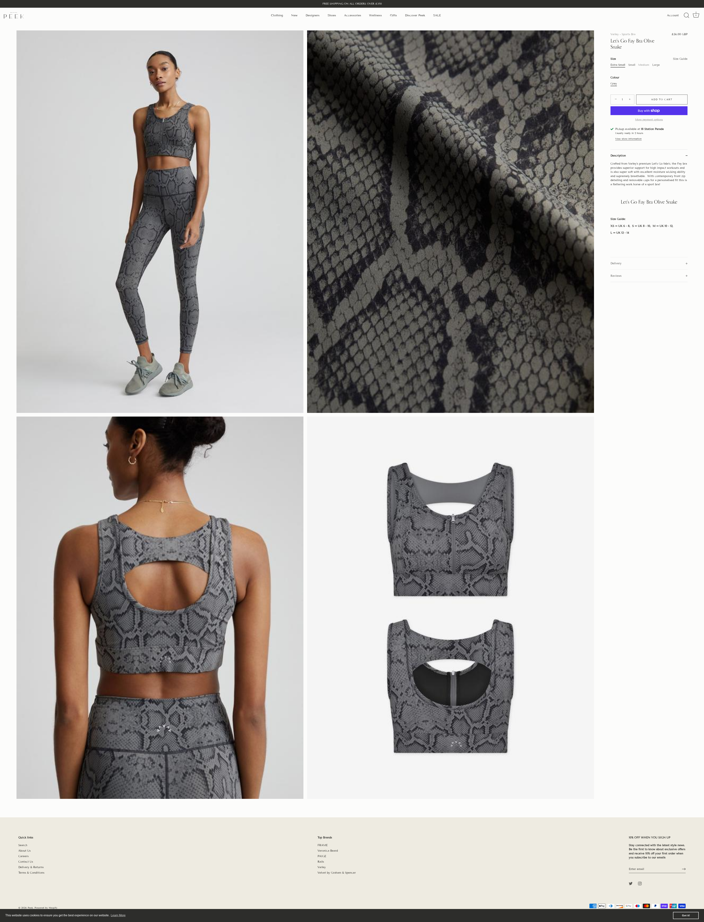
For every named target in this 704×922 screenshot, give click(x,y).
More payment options (649, 119)
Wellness (375, 15)
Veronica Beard (328, 850)
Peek (30, 907)
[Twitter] (630, 883)
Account (673, 15)
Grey (613, 83)
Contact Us (25, 861)
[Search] (686, 15)
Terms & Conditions (31, 872)
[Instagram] (640, 883)
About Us (24, 850)
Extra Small (617, 65)
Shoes (332, 15)
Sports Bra (628, 34)
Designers (313, 15)
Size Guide (680, 58)
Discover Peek (415, 15)
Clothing (277, 15)
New (294, 15)
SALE (437, 15)
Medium (643, 65)
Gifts (393, 15)
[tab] (649, 209)
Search (22, 845)
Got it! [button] (686, 915)
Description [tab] (618, 155)
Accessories (352, 15)
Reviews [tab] (616, 275)
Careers (23, 856)
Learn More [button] (118, 915)
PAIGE (322, 856)
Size (649, 58)
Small (631, 65)
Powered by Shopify (45, 907)
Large (656, 65)
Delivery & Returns (31, 867)
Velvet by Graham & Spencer (337, 872)
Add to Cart (661, 99)
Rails (321, 861)
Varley (614, 34)
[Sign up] (684, 869)
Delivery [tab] (616, 263)
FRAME (323, 845)
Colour (614, 77)
